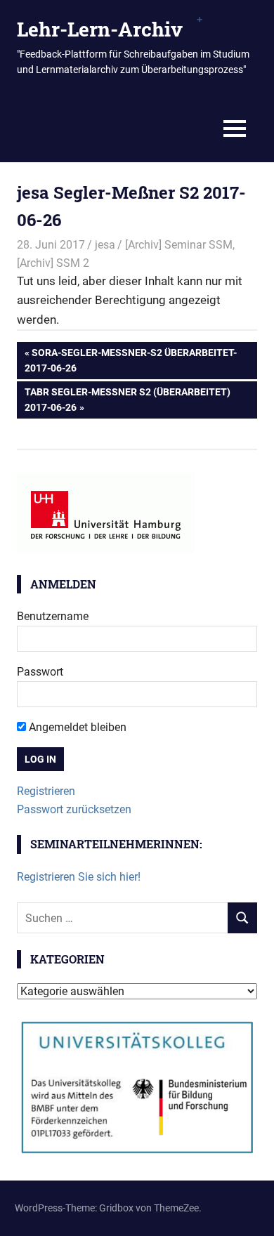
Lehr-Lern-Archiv (100, 29)
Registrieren (46, 791)
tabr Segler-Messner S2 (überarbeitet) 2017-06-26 (127, 399)
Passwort (40, 671)
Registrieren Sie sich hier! (79, 876)
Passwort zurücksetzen (74, 809)
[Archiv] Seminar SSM (179, 244)
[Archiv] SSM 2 (53, 263)
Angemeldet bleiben (76, 727)
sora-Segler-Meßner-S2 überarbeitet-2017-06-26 (131, 360)
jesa (105, 244)
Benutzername (53, 616)
